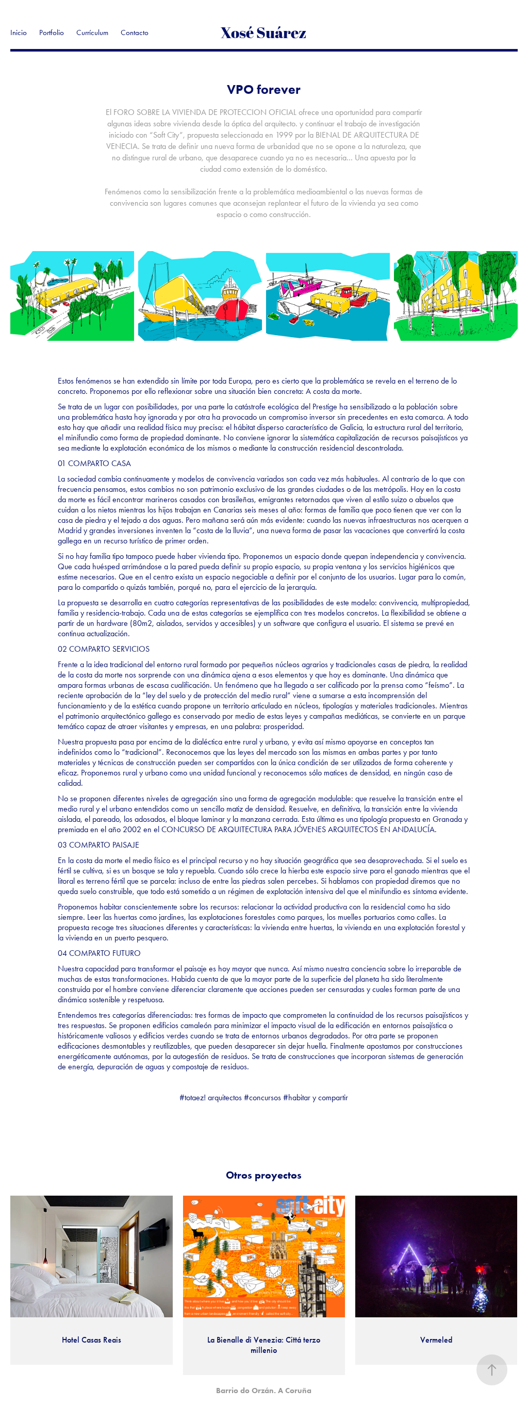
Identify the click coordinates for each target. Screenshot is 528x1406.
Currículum (92, 32)
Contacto (134, 32)
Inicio (18, 32)
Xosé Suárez (264, 32)
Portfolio (51, 32)
